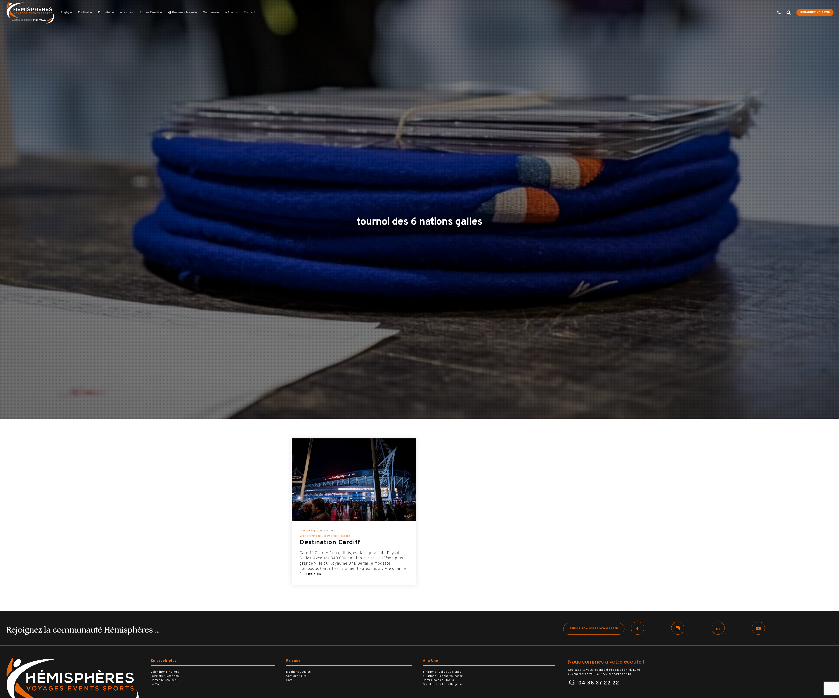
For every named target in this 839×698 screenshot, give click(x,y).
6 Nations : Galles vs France (442, 672)
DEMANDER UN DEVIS (815, 12)
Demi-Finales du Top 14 (438, 680)
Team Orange (308, 530)
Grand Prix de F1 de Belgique (442, 684)
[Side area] (786, 12)
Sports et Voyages (311, 536)
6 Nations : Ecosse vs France (443, 676)
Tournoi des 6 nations (337, 536)
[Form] (776, 12)
